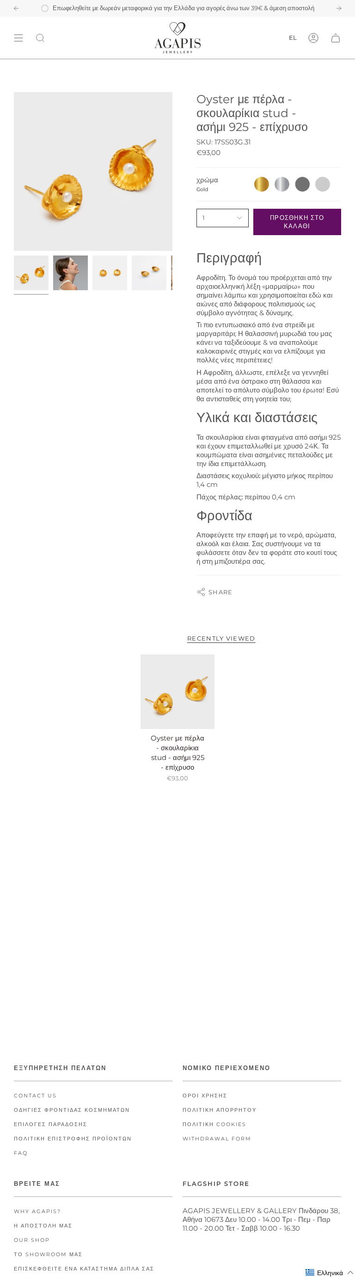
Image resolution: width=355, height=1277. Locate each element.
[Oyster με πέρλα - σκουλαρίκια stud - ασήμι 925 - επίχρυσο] (178, 691)
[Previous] (16, 8)
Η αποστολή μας (43, 1226)
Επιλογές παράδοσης (50, 1124)
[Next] (339, 8)
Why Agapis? (37, 1211)
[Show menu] (18, 37)
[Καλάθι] (335, 37)
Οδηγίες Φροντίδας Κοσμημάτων (72, 1110)
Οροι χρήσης (205, 1096)
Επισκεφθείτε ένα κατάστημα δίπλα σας (84, 1269)
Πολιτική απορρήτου (220, 1110)
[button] (330, 1272)
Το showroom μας (48, 1255)
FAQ (21, 1153)
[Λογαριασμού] (313, 37)
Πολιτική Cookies (214, 1124)
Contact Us (35, 1096)
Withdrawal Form (217, 1139)
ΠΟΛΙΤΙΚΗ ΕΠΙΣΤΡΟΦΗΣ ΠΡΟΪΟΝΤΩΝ (73, 1139)
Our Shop (32, 1240)
